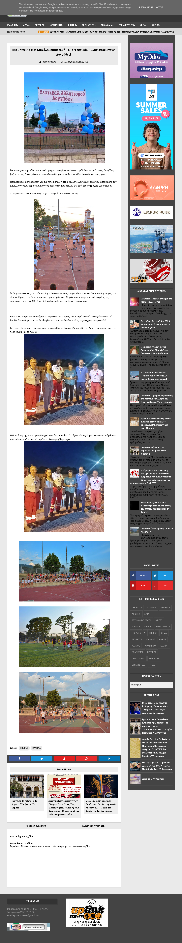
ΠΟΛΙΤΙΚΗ (164, 646)
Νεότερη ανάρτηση (36, 826)
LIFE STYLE (137, 607)
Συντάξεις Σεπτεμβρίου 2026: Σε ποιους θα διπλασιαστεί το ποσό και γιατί (155, 324)
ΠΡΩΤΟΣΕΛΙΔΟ (138, 658)
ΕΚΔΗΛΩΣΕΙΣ (88, 25)
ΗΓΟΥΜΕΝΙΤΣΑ (138, 633)
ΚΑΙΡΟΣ (155, 25)
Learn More (146, 7)
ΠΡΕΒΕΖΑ (39, 25)
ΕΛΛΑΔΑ (148, 626)
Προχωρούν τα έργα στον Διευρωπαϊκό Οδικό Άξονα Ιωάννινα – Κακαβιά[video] (154, 350)
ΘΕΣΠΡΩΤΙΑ (56, 25)
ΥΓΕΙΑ (143, 25)
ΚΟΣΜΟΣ (136, 646)
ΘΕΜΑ (164, 633)
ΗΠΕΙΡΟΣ (24, 748)
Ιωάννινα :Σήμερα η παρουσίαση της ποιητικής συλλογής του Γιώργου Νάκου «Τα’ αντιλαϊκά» (157, 398)
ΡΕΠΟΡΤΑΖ (154, 658)
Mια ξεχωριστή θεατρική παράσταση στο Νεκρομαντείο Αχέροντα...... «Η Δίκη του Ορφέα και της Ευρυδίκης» (100, 806)
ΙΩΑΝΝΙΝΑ (12, 25)
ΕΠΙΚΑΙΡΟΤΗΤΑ (126, 25)
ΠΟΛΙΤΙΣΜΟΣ (137, 652)
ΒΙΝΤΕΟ (72, 25)
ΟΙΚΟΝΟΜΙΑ (107, 25)
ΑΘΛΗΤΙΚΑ (165, 607)
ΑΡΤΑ (26, 25)
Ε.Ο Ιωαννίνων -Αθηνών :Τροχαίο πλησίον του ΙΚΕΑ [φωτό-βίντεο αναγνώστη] (154, 375)
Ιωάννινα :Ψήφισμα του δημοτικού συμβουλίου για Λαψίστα (153, 450)
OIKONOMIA (151, 607)
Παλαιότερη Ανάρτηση (93, 826)
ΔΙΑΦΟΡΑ (136, 626)
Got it (160, 7)
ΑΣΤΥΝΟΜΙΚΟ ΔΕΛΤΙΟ (142, 620)
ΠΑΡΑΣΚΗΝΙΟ (150, 646)
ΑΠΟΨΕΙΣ (136, 614)
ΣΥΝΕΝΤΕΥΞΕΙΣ (138, 665)
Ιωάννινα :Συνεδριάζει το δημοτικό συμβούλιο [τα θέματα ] (24, 804)
